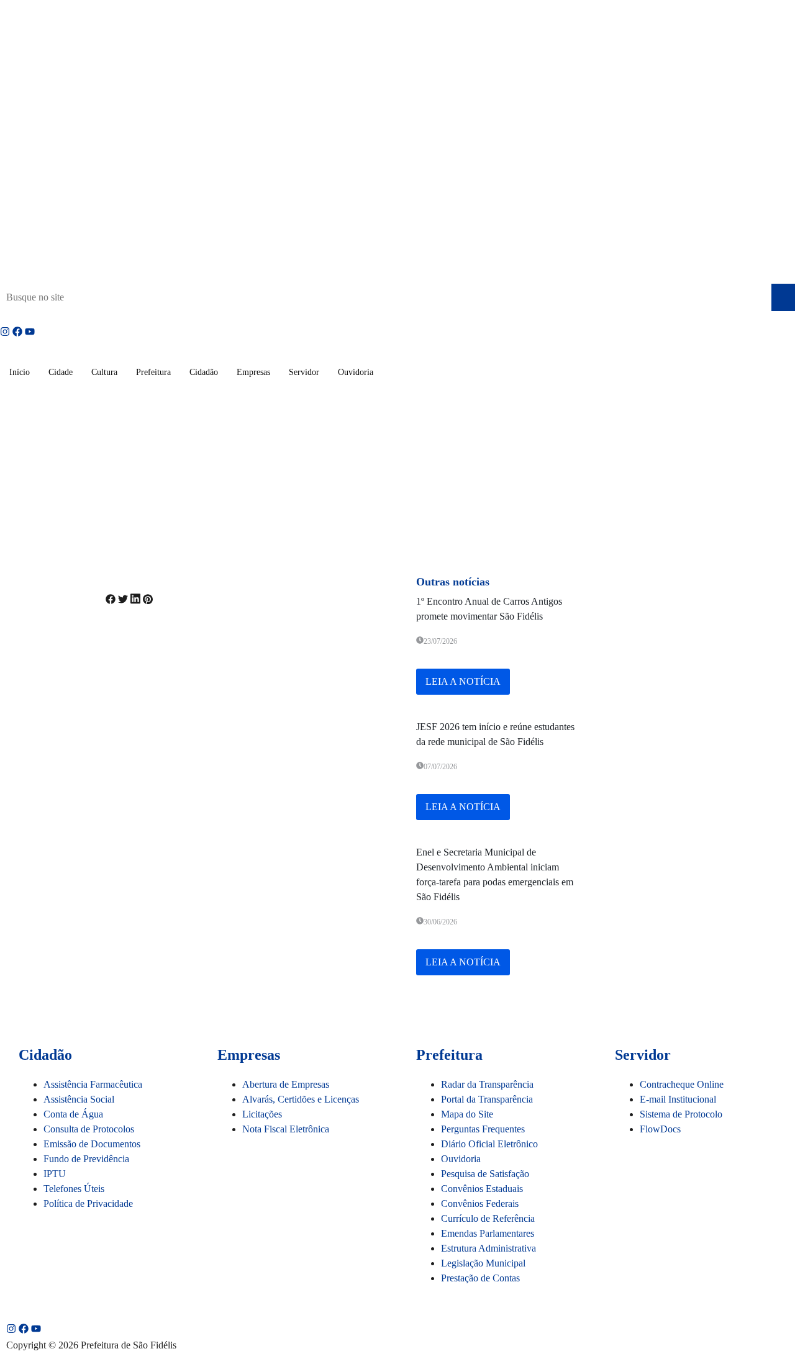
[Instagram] (5, 331)
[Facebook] (17, 331)
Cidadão (203, 372)
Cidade (60, 372)
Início (19, 372)
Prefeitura (153, 372)
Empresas (253, 372)
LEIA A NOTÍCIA (463, 681)
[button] (111, 601)
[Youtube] (30, 331)
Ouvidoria (355, 372)
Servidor (304, 372)
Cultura (104, 372)
